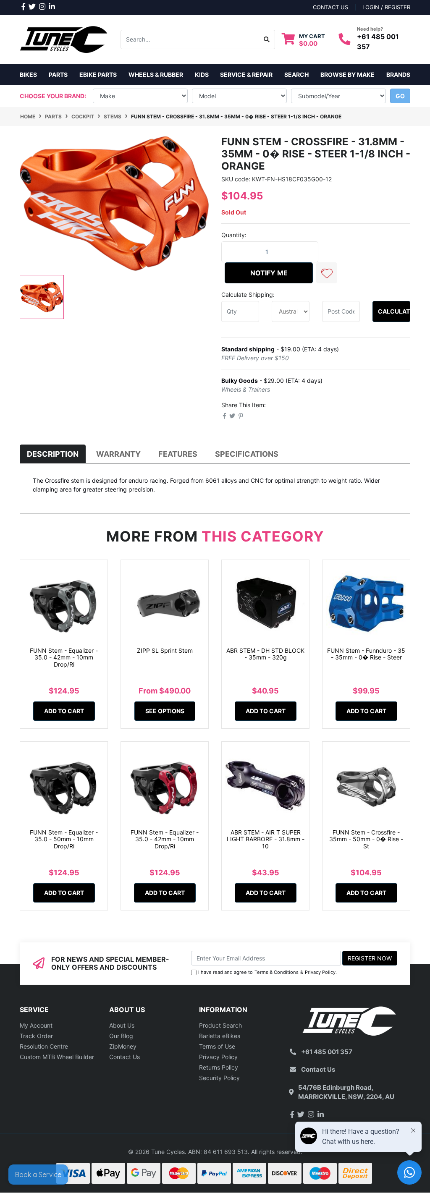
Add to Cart (64, 710)
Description (53, 454)
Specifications (246, 454)
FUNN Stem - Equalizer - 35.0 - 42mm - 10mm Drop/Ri (64, 657)
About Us (121, 1025)
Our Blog (121, 1035)
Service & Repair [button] (246, 74)
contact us (330, 7)
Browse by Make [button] (347, 74)
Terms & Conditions (276, 972)
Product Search (220, 1025)
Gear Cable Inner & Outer (55, 1159)
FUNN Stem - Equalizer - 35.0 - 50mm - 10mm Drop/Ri (64, 839)
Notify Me (269, 273)
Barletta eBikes (219, 1035)
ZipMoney (122, 1046)
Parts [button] (58, 74)
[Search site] (267, 39)
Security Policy (219, 1077)
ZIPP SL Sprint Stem (165, 650)
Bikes (28, 74)
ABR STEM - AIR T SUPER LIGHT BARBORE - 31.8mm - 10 (265, 839)
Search (296, 74)
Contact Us (124, 1056)
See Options (164, 710)
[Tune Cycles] (64, 38)
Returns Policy (218, 1067)
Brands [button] (398, 74)
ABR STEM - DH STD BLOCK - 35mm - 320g (265, 654)
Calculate (394, 311)
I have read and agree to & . (267, 972)
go (400, 95)
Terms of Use (217, 1046)
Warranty (118, 454)
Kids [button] (202, 74)
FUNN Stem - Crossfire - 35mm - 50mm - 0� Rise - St (366, 839)
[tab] (53, 454)
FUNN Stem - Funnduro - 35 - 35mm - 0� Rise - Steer (366, 654)
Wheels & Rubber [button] (155, 74)
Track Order (36, 1035)
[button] (326, 272)
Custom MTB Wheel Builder (57, 1056)
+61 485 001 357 (326, 1052)
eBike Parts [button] (98, 74)
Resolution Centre (44, 1046)
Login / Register (386, 7)
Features (177, 454)
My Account (36, 1025)
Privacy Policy (320, 972)
